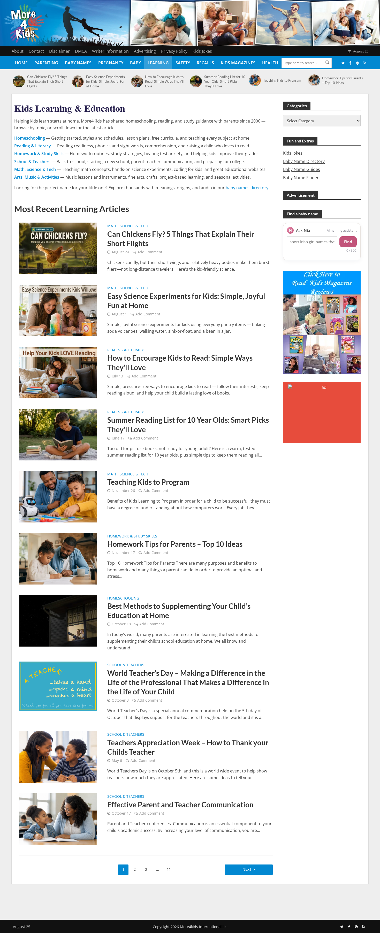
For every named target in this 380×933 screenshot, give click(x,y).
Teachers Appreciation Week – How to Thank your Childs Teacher (187, 747)
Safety (183, 63)
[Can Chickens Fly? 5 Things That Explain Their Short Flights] (19, 81)
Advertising (145, 51)
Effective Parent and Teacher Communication (180, 804)
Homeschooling (123, 598)
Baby (135, 63)
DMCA (81, 51)
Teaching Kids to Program (282, 80)
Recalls (205, 63)
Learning (158, 63)
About (18, 51)
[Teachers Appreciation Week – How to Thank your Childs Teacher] (58, 757)
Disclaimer (59, 51)
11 (169, 869)
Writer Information (110, 51)
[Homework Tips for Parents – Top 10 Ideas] (314, 80)
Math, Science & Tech (127, 226)
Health (270, 63)
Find (348, 241)
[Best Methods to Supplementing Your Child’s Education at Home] (58, 620)
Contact (36, 51)
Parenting (46, 63)
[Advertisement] (190, 901)
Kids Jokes (202, 51)
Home (21, 63)
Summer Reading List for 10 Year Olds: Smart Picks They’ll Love (224, 81)
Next (247, 869)
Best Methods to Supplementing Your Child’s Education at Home (178, 611)
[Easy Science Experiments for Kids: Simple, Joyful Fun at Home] (77, 81)
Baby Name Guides (301, 169)
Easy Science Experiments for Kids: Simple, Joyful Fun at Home (105, 81)
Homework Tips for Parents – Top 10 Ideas (342, 80)
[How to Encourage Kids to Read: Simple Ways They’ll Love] (137, 81)
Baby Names (78, 63)
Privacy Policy (174, 51)
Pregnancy (110, 63)
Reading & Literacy (125, 350)
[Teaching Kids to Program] (255, 80)
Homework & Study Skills (132, 536)
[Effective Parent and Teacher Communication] (58, 819)
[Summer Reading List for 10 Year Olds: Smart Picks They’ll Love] (196, 81)
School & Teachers (125, 665)
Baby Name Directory (304, 161)
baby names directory (247, 188)
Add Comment (150, 251)
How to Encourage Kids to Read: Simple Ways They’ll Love (164, 81)
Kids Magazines (238, 63)
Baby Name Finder (301, 177)
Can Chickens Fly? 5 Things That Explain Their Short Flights (47, 81)
